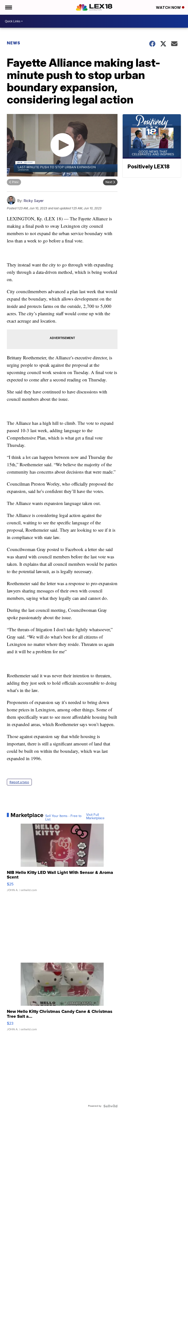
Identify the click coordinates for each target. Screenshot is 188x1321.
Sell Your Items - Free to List (63, 817)
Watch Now (169, 7)
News (13, 42)
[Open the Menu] (8, 7)
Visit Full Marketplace (95, 816)
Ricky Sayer (34, 200)
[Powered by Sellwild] (110, 1106)
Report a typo (19, 782)
